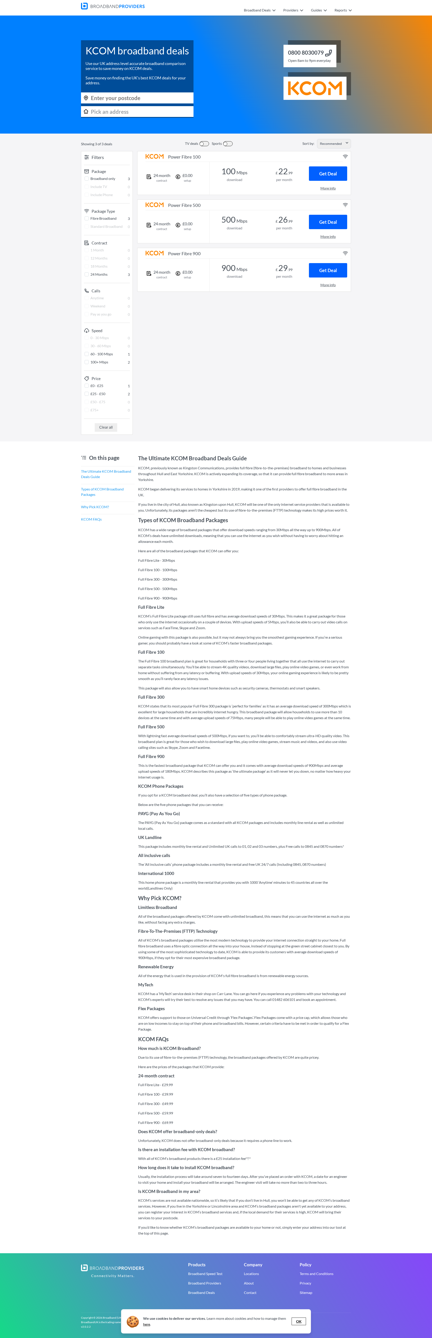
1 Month (97, 250)
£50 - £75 (97, 402)
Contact (250, 1292)
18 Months (99, 266)
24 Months (99, 274)
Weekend (97, 306)
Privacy (305, 1283)
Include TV (98, 186)
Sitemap (306, 1292)
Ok (299, 1321)
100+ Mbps (99, 362)
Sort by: (308, 143)
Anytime (97, 298)
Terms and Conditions (316, 1273)
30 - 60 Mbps (100, 346)
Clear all (106, 427)
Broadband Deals (201, 1292)
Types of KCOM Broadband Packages (102, 492)
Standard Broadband (106, 226)
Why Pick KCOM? (95, 507)
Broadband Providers (204, 1283)
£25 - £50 (97, 394)
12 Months (99, 258)
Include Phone (101, 194)
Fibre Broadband (103, 218)
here (146, 1324)
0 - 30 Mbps (99, 338)
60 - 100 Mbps (101, 354)
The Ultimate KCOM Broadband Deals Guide (106, 474)
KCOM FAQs (91, 519)
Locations (251, 1273)
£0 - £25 (96, 385)
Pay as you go (100, 314)
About (249, 1283)
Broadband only (102, 178)
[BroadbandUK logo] (113, 8)
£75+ (94, 410)
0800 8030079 (306, 53)
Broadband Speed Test (205, 1273)
